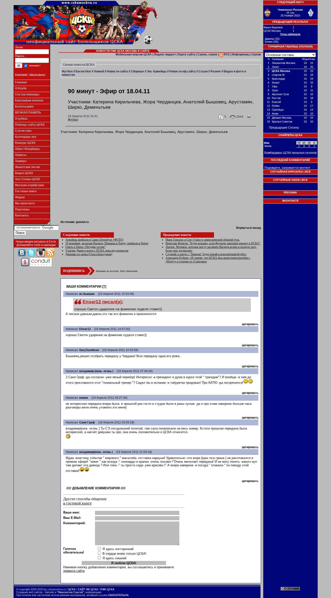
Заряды (20, 161)
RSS (226, 54)
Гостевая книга (26, 191)
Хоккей (99, 71)
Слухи (203, 71)
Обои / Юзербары (27, 149)
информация (93, 592)
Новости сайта (117, 71)
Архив (256, 54)
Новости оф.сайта (182, 71)
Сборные (137, 71)
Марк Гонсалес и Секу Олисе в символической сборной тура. (203, 239)
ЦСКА (72, 589)
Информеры (241, 54)
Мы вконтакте (25, 203)
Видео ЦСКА (24, 173)
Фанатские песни (27, 167)
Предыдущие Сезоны (284, 127)
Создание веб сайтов (29, 592)
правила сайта (74, 571)
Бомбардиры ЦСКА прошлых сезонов (290, 152)
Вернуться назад (248, 228)
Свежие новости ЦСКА (79, 64)
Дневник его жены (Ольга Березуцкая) (88, 254)
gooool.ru (82, 222)
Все (308, 171)
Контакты (22, 215)
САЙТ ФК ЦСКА (88, 589)
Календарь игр (25, 136)
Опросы (20, 155)
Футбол (67, 71)
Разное (216, 71)
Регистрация (21, 74)
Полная (306, 46)
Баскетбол (83, 71)
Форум (20, 197)
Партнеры (22, 209)
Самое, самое (207, 54)
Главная (21, 82)
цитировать (250, 324)
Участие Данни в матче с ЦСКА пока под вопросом (96, 250)
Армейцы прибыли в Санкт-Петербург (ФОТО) (94, 239)
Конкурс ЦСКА (25, 143)
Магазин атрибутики (29, 185)
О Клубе (21, 88)
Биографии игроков (29, 100)
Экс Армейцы (156, 71)
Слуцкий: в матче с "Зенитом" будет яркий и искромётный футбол (206, 254)
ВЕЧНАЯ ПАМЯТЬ (28, 112)
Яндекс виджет (165, 54)
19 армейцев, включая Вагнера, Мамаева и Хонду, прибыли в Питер (106, 243)
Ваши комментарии (83, 286)
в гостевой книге (77, 503)
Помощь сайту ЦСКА (30, 124)
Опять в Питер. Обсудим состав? (85, 247)
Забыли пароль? (37, 74)
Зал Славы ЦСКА (27, 179)
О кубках (21, 118)
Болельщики (24, 106)
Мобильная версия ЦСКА (134, 54)
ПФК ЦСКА (107, 589)
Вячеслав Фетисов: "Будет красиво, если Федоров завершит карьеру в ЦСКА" (213, 243)
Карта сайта (186, 54)
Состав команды (27, 94)
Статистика (23, 130)
